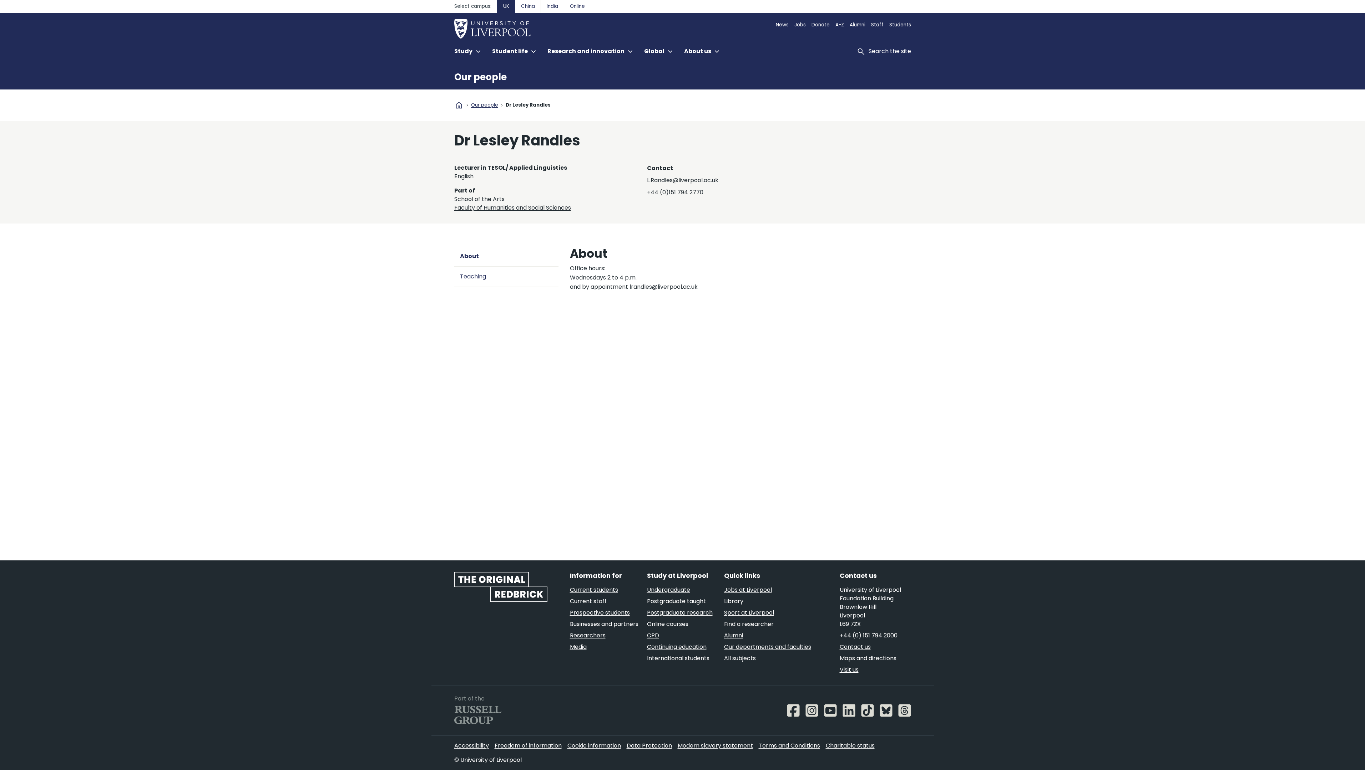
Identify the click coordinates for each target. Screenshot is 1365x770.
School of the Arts (479, 199)
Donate (821, 24)
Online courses (667, 624)
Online (577, 6)
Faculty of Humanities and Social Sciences (512, 208)
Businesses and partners (604, 624)
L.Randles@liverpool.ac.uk (682, 180)
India (552, 6)
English (464, 176)
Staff (877, 24)
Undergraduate (668, 590)
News (782, 24)
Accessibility (471, 745)
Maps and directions (868, 658)
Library (733, 601)
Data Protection (649, 745)
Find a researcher (749, 624)
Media (578, 647)
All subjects (740, 658)
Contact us (855, 647)
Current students (594, 590)
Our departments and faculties (767, 647)
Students (900, 24)
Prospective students (600, 613)
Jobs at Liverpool (748, 590)
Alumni (857, 24)
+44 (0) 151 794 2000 (869, 635)
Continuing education (677, 647)
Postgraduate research (680, 613)
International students (678, 658)
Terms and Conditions (789, 745)
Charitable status (850, 745)
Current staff (588, 601)
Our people (480, 77)
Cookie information (594, 745)
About (469, 256)
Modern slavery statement (715, 745)
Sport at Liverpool (749, 613)
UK (506, 6)
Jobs (800, 24)
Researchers (588, 635)
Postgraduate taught (676, 601)
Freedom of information (528, 745)
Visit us (849, 670)
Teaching (473, 276)
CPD (653, 635)
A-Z (839, 24)
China (528, 6)
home (459, 105)
